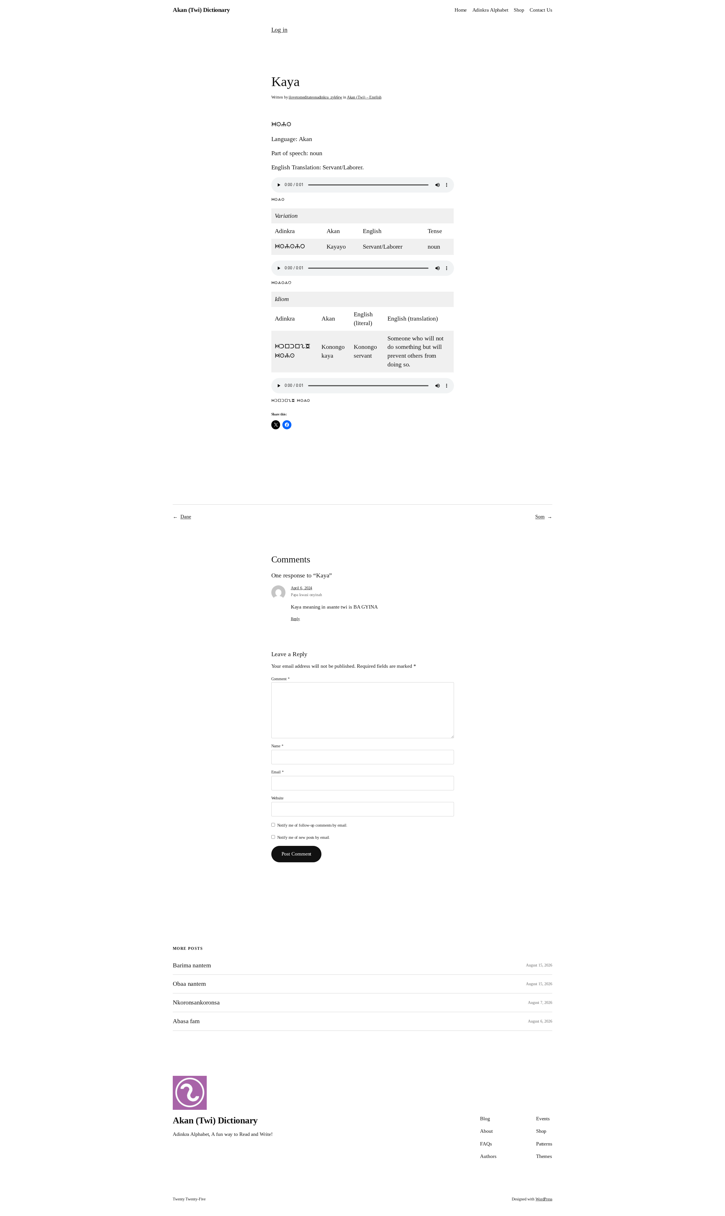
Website (277, 798)
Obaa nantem (189, 983)
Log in (279, 29)
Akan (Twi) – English (364, 97)
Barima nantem (192, 965)
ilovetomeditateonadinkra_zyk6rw (315, 97)
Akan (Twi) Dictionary (201, 9)
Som (540, 516)
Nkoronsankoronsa (196, 1002)
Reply (295, 619)
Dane (185, 516)
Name (277, 746)
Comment (280, 679)
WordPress (544, 1199)
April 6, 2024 (301, 588)
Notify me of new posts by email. (303, 837)
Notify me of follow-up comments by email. (312, 825)
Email (277, 772)
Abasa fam (186, 1021)
